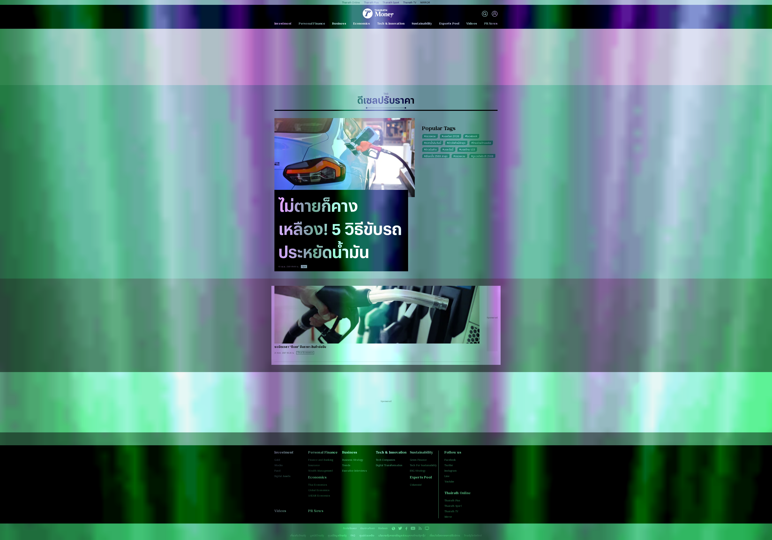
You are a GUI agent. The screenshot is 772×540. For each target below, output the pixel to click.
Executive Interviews (354, 470)
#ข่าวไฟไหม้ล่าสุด (456, 142)
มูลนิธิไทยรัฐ (317, 535)
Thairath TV (409, 2)
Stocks (278, 465)
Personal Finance (312, 23)
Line (447, 476)
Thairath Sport (391, 2)
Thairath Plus (371, 2)
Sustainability (422, 23)
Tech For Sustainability (423, 465)
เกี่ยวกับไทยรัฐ (298, 535)
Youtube (449, 481)
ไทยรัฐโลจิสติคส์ (473, 535)
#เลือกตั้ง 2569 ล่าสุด (436, 156)
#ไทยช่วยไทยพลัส (481, 142)
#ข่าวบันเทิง (430, 149)
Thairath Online (351, 2)
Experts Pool (449, 23)
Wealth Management (320, 470)
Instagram (451, 470)
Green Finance (418, 459)
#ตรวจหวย (430, 136)
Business (339, 23)
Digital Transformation (389, 465)
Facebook (450, 459)
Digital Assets (282, 476)
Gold (277, 459)
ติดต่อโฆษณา (350, 528)
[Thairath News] (393, 529)
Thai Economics (305, 352)
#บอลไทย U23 (467, 149)
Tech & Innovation (390, 23)
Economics (361, 23)
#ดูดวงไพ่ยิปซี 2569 (482, 156)
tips (304, 266)
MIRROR (425, 2)
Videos (471, 23)
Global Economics (318, 490)
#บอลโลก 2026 (450, 136)
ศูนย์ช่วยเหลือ (366, 535)
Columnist (416, 484)
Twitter (449, 465)
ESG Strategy (418, 470)
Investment (283, 23)
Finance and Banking (320, 459)
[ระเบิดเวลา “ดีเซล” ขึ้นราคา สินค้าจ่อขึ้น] (376, 315)
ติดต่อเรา (383, 528)
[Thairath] (406, 529)
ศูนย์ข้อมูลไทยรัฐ (337, 535)
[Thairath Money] (378, 13)
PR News (491, 23)
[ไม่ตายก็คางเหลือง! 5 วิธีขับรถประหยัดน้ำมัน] (344, 157)
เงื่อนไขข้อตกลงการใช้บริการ (445, 535)
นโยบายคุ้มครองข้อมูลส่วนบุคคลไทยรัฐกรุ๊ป (402, 535)
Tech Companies (385, 459)
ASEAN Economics (319, 495)
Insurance (314, 465)
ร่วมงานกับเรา (367, 528)
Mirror (448, 516)
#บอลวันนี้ (447, 149)
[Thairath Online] (413, 529)
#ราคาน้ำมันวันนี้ (432, 142)
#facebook (471, 136)
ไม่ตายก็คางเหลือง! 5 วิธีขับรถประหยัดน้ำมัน (340, 228)
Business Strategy (352, 459)
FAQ (353, 535)
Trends (346, 465)
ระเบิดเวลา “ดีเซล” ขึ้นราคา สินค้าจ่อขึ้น (300, 347)
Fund (277, 470)
